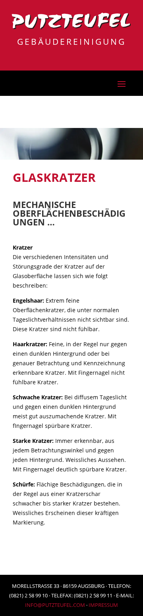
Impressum (103, 604)
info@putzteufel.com (55, 604)
